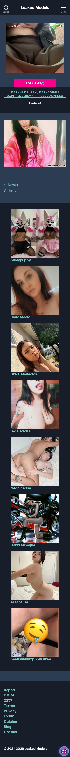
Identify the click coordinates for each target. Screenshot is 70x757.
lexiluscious (20, 431)
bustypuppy (21, 260)
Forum (9, 716)
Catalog (10, 721)
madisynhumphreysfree (31, 659)
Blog (7, 727)
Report (9, 690)
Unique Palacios (24, 374)
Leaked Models (35, 7)
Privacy (10, 711)
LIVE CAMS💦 (35, 83)
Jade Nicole (20, 317)
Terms (9, 706)
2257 (8, 700)
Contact (10, 732)
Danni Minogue (23, 545)
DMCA (9, 695)
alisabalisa (19, 602)
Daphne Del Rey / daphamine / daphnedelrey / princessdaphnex (35, 94)
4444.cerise (21, 488)
